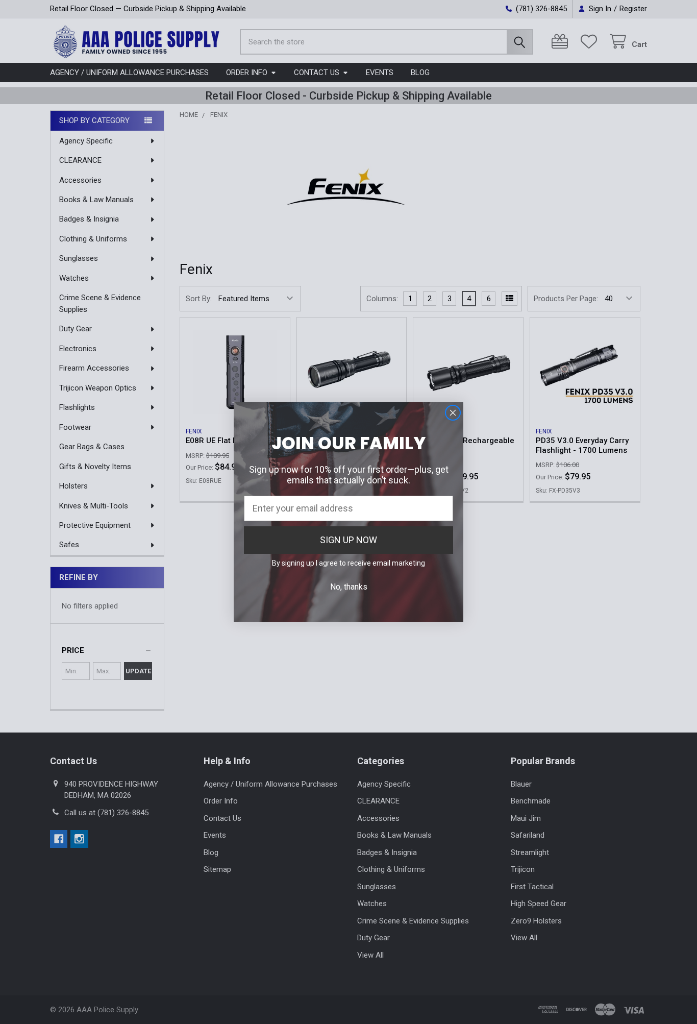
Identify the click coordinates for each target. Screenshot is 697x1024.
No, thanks (348, 587)
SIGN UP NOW (348, 539)
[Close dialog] (452, 412)
